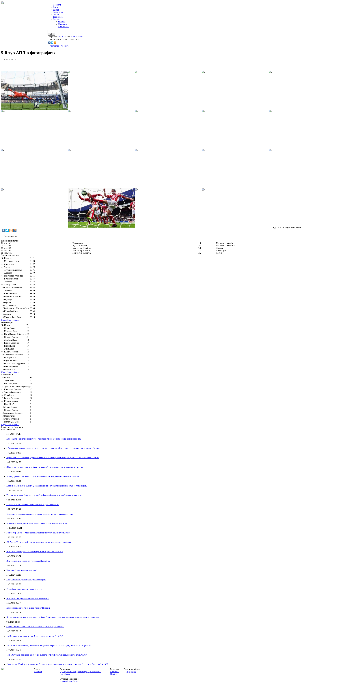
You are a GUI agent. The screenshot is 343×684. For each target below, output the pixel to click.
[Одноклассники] (55, 42)
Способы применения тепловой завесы (24, 589)
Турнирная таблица (68, 671)
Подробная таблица (10, 320)
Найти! (51, 34)
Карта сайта (63, 26)
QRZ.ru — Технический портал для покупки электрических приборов (38, 542)
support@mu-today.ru (69, 681)
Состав (56, 14)
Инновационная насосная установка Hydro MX (28, 561)
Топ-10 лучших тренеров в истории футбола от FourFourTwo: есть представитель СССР (46, 655)
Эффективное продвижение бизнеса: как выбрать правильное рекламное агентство (44, 467)
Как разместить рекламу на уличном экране (26, 580)
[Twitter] (52, 42)
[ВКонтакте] (49, 42)
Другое (56, 19)
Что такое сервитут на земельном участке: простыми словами (34, 551)
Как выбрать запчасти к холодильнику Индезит (28, 608)
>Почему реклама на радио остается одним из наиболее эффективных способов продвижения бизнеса (53, 448)
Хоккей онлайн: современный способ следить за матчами (32, 504)
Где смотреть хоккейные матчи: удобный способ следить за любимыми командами (44, 495)
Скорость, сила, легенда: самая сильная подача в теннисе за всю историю (39, 514)
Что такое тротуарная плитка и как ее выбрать (27, 598)
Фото (55, 7)
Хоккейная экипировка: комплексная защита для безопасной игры (36, 523)
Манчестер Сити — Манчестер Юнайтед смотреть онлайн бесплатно (38, 533)
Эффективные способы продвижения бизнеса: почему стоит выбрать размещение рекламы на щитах (52, 457)
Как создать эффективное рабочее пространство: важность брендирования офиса (43, 439)
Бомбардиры (84, 671)
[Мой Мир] (14, 230)
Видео (56, 9)
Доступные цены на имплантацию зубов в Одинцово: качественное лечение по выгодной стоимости (52, 617)
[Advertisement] (32, 65)
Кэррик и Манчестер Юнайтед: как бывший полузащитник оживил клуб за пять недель (46, 486)
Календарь (58, 12)
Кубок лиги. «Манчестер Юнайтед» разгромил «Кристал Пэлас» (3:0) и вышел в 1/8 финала (48, 645)
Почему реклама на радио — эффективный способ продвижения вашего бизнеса (43, 476)
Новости (38, 671)
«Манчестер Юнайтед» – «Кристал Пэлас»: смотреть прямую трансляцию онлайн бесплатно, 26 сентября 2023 (57, 664)
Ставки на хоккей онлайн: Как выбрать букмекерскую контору (35, 627)
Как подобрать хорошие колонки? (21, 570)
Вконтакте (131, 672)
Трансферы (58, 17)
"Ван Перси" (77, 37)
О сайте (61, 22)
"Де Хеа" (62, 37)
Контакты (62, 24)
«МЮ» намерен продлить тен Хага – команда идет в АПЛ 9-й (34, 636)
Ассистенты (95, 671)
